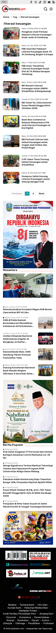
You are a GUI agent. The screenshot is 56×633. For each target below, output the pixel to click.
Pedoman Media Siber (36, 607)
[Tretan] (17, 573)
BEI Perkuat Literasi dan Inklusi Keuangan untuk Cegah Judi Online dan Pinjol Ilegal (35, 143)
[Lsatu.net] (17, 586)
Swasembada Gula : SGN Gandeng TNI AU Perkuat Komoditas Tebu (17, 354)
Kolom (45, 620)
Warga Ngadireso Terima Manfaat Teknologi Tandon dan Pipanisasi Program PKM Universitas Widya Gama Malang (28, 468)
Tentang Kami (27, 604)
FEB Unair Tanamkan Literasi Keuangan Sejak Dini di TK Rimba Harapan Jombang (36, 70)
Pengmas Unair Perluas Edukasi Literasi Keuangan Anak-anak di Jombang (37, 34)
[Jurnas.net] (40, 573)
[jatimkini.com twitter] (35, 2)
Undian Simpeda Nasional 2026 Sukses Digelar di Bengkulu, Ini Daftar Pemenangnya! (17, 340)
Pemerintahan (41, 617)
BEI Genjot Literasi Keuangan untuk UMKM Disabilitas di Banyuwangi (36, 88)
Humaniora (25, 617)
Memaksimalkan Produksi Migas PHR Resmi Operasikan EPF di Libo (27, 311)
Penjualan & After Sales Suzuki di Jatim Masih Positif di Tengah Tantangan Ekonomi (27, 505)
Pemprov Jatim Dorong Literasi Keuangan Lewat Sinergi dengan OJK (36, 179)
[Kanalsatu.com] (40, 591)
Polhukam (48, 623)
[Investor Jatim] (40, 564)
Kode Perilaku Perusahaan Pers (19, 613)
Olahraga (20, 623)
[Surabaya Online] (40, 556)
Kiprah (35, 620)
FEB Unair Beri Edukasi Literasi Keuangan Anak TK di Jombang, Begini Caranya (37, 51)
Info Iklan (42, 604)
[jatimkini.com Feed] (53, 2)
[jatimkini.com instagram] (44, 2)
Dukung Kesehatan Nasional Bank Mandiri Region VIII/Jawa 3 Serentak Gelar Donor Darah (19, 372)
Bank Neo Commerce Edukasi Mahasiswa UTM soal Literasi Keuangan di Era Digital (36, 123)
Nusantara (22, 620)
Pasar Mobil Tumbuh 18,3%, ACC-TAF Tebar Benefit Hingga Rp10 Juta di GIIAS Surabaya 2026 (27, 493)
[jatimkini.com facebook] (31, 2)
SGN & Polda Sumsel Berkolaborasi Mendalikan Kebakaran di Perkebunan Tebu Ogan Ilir (17, 324)
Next (41, 193)
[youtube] (49, 2)
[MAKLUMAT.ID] (29, 597)
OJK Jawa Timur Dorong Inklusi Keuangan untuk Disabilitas (35, 162)
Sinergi (10, 620)
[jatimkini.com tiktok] (40, 2)
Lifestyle (7, 623)
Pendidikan (34, 623)
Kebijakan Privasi (28, 610)
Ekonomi (11, 617)
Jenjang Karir (46, 613)
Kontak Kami (14, 607)
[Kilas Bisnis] (17, 564)
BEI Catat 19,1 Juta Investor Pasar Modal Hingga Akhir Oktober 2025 (37, 105)
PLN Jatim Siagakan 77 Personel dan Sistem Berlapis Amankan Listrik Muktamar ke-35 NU (27, 454)
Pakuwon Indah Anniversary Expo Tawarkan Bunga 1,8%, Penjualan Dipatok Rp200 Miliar (27, 481)
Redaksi (12, 604)
